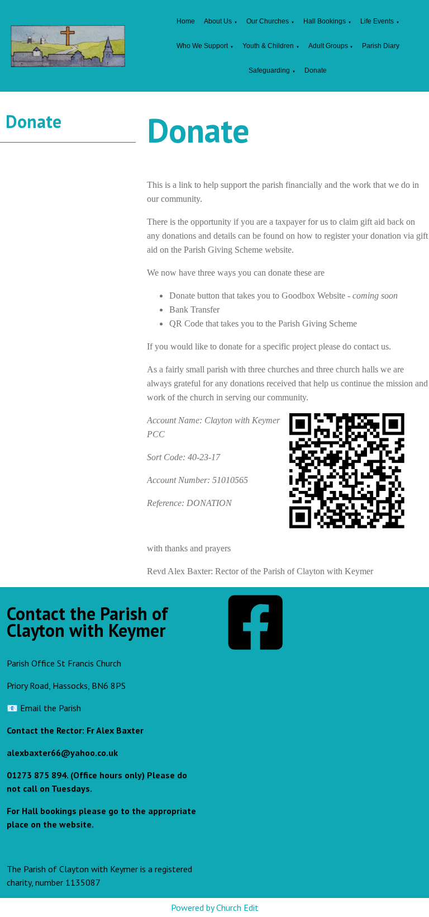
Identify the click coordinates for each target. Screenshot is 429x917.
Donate (315, 70)
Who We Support (202, 46)
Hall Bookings (324, 21)
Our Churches (267, 21)
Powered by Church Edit (215, 907)
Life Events (377, 21)
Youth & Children (268, 46)
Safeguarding (269, 70)
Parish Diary (380, 46)
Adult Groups (329, 46)
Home (186, 21)
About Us (218, 21)
